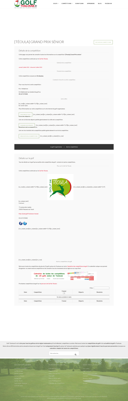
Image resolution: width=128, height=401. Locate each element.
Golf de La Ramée (19, 376)
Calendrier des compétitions (57, 383)
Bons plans (79, 3)
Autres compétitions (72, 147)
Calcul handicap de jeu (55, 381)
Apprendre (91, 3)
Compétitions (66, 3)
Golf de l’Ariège (18, 371)
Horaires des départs (26, 125)
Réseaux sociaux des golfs (90, 373)
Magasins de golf (53, 371)
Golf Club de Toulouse (20, 383)
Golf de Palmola (18, 373)
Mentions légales (87, 378)
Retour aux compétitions (103, 42)
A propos (85, 376)
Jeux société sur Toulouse (73, 398)
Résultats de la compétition (28, 136)
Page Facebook (87, 371)
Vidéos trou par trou (54, 373)
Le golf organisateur (56, 147)
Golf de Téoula (43, 170)
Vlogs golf (51, 376)
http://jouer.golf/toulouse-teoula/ (29, 213)
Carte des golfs (18, 385)
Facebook (108, 3)
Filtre (91, 288)
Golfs (55, 3)
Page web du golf (25, 114)
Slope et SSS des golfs (55, 378)
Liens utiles (86, 368)
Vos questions (87, 381)
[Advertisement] (64, 22)
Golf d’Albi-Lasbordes (20, 368)
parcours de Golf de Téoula (49, 283)
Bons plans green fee (54, 368)
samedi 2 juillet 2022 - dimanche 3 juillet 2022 (30, 67)
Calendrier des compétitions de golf (77, 266)
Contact (85, 383)
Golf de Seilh (17, 378)
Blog (100, 3)
